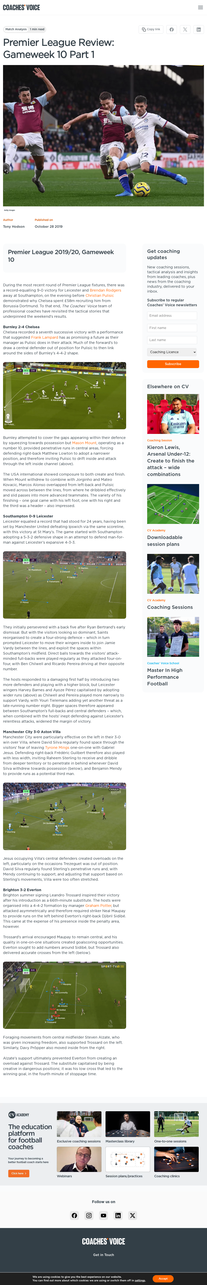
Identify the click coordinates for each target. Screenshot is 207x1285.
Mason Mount (84, 443)
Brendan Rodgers (105, 290)
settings (140, 1280)
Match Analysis (16, 29)
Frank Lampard (44, 337)
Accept (163, 1279)
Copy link (153, 29)
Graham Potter (98, 906)
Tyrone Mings (57, 748)
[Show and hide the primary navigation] (200, 7)
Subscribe (173, 364)
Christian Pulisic (100, 296)
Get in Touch (103, 1255)
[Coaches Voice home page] (23, 7)
